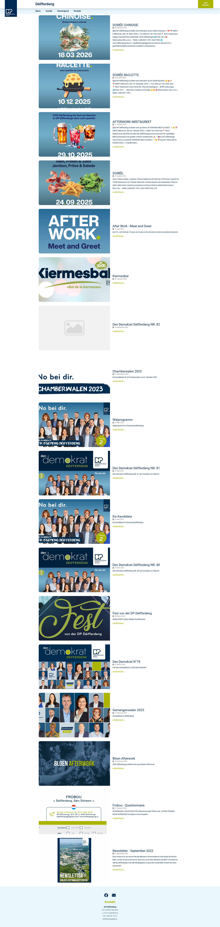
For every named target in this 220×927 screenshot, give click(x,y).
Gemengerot (63, 11)
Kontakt (77, 11)
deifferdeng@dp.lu (110, 919)
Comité (49, 11)
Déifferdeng (44, 4)
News (38, 11)
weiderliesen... (119, 50)
